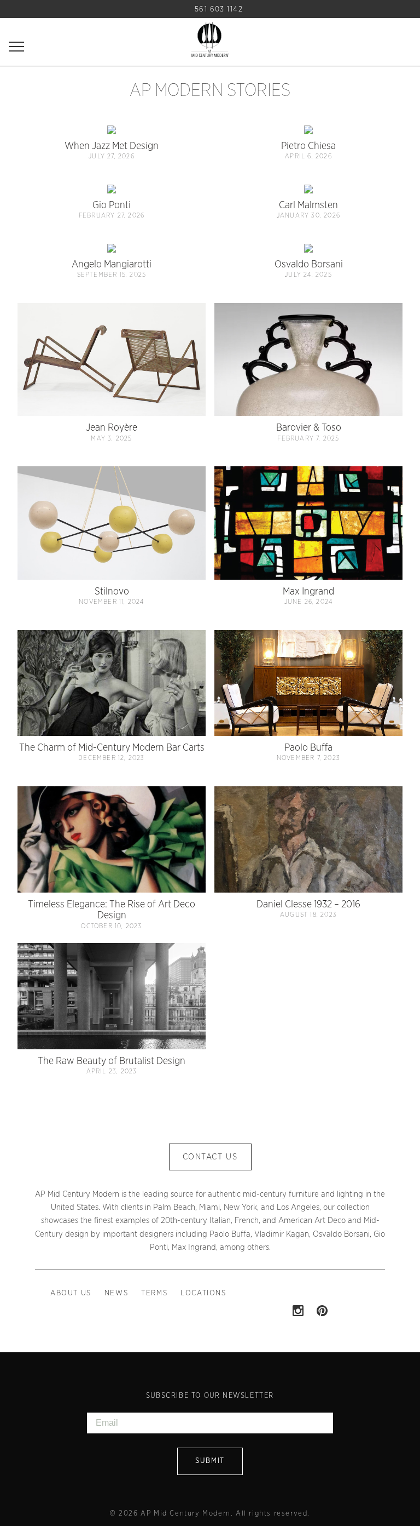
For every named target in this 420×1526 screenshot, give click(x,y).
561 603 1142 (219, 9)
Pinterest (322, 1310)
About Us (70, 1293)
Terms (154, 1293)
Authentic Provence (210, 39)
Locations (203, 1293)
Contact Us (210, 1157)
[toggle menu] (16, 46)
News (116, 1293)
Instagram (298, 1310)
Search (181, 8)
